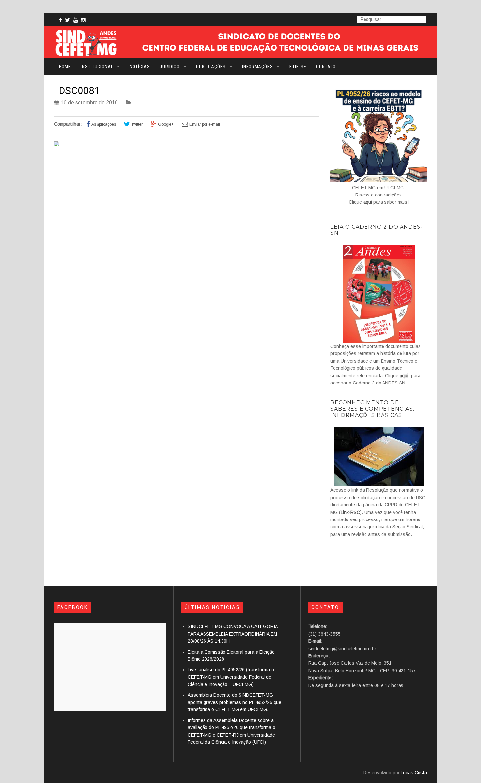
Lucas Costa (414, 772)
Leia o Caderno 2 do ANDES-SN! (376, 230)
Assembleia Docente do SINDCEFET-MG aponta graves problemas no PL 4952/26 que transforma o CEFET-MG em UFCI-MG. (234, 702)
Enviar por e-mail (204, 124)
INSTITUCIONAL (97, 66)
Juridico (170, 66)
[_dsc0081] (56, 144)
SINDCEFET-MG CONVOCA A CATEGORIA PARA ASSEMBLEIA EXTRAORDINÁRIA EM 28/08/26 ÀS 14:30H (232, 634)
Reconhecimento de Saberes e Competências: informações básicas (372, 409)
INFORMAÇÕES (257, 66)
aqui (367, 202)
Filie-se (297, 66)
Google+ (166, 124)
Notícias (140, 66)
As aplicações (103, 124)
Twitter (137, 124)
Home (65, 66)
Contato (326, 66)
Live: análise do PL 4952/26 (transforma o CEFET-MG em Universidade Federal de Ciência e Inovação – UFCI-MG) (231, 677)
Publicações (211, 66)
